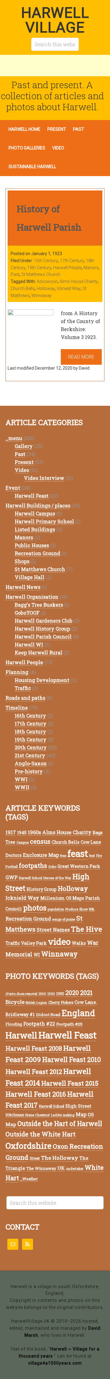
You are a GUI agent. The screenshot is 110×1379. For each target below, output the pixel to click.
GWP (12, 877)
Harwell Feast (32, 495)
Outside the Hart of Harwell (59, 1123)
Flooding (14, 1024)
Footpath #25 (69, 1024)
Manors (91, 267)
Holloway (46, 288)
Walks (79, 943)
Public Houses (32, 545)
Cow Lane (91, 842)
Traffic (23, 688)
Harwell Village (55, 20)
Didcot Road (48, 1014)
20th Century (31, 747)
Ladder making (63, 1115)
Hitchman (15, 1114)
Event (13, 487)
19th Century (39, 267)
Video (22, 470)
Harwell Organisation (32, 596)
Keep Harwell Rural (38, 652)
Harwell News (23, 587)
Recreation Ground (37, 553)
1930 (51, 994)
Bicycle (15, 1001)
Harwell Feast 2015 (69, 1083)
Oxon (60, 1146)
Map (81, 1114)
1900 (42, 994)
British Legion (36, 1002)
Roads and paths (25, 698)
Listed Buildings (35, 529)
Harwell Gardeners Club (43, 620)
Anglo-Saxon (31, 763)
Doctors (14, 855)
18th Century (30, 731)
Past (15, 274)
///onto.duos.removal (21, 994)
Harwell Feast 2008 (34, 1048)
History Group (42, 889)
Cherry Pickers (60, 1002)
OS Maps (75, 898)
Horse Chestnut (37, 1115)
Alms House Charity (79, 281)
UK (61, 1168)
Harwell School (30, 878)
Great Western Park (78, 866)
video (59, 941)
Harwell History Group (42, 628)
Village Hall (29, 577)
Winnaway (41, 295)
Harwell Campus (35, 513)
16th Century (46, 260)
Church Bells (23, 288)
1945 (22, 832)
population (56, 909)
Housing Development (42, 680)
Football (12, 867)
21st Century (30, 755)
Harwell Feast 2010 (71, 1059)
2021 (86, 993)
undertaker (74, 1168)
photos (34, 907)
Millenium (52, 898)
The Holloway (59, 1157)
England (78, 1013)
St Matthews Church (40, 274)
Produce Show (76, 909)
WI (37, 955)
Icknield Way (69, 288)
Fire (99, 855)
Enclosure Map (41, 855)
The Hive (86, 928)
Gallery (24, 446)
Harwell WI (29, 644)
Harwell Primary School (44, 521)
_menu (14, 438)
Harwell (21, 1035)
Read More (81, 357)
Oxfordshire (29, 1145)
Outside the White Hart (40, 1134)
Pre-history (29, 771)
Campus (22, 842)
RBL (92, 909)
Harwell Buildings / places (38, 505)
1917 (11, 832)
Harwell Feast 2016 (36, 1094)
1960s (34, 832)
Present (24, 462)
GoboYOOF (27, 612)
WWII (22, 787)
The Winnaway (41, 1168)
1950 (60, 993)
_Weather (29, 1178)
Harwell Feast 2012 (34, 1071)
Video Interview (44, 478)
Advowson (47, 281)
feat (92, 855)
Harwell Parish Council (43, 636)
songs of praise (63, 919)
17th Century (72, 260)
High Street (78, 1106)
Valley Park (34, 943)
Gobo (52, 867)
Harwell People (67, 267)
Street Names (53, 929)
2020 (72, 993)
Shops (22, 561)
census (40, 841)
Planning (17, 672)
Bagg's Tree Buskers (39, 604)
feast (78, 853)
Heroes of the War (57, 878)
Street (35, 1158)
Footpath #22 (39, 1024)
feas (63, 855)
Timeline (17, 707)
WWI (21, 779)
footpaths (33, 865)
